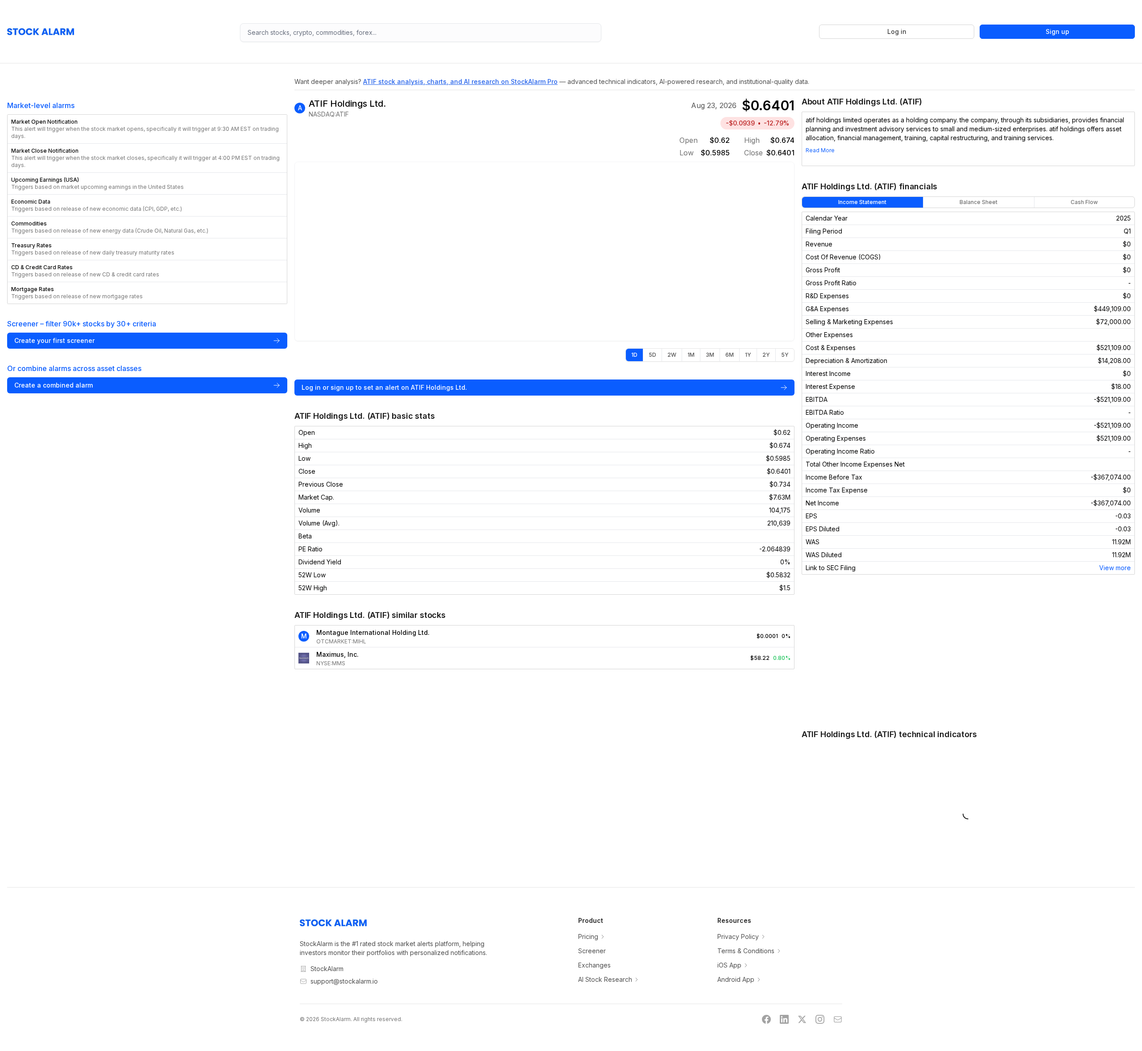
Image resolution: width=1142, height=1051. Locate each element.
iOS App (729, 965)
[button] (147, 129)
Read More (820, 150)
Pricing (588, 936)
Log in (896, 31)
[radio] (634, 355)
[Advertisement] (968, 651)
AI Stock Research (605, 979)
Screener (592, 951)
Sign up (1057, 31)
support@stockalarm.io (344, 981)
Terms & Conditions (745, 951)
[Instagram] (819, 1019)
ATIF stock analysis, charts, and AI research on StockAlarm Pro (460, 81)
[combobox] (421, 32)
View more (1115, 567)
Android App (735, 979)
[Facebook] (766, 1019)
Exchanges (594, 965)
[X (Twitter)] (802, 1019)
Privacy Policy (738, 936)
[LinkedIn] (784, 1019)
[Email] (837, 1019)
